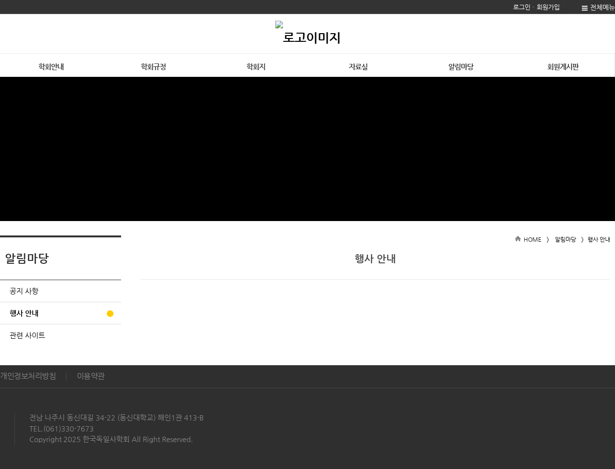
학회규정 (153, 66)
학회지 (255, 66)
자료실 (358, 66)
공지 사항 (24, 291)
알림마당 (460, 66)
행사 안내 (24, 313)
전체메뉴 (602, 7)
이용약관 (91, 376)
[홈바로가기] (308, 33)
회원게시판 (562, 66)
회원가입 (548, 7)
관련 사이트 (27, 335)
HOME (532, 239)
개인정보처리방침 (28, 376)
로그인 (521, 7)
